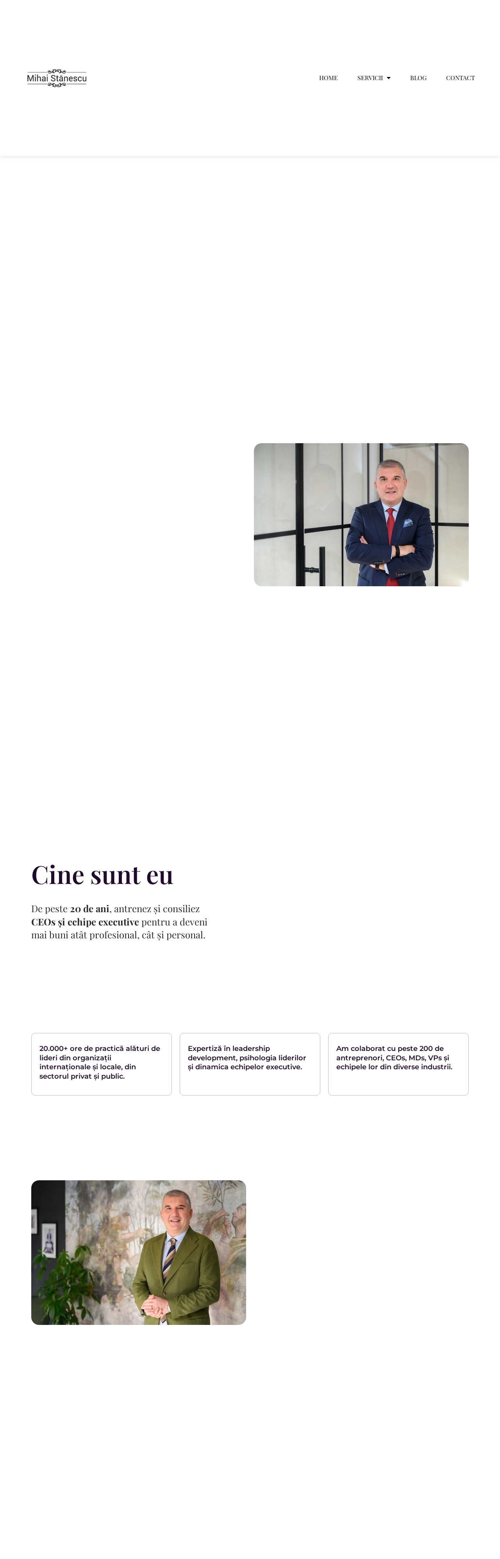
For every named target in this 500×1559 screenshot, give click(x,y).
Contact (460, 78)
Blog (418, 78)
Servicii (370, 78)
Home (328, 78)
